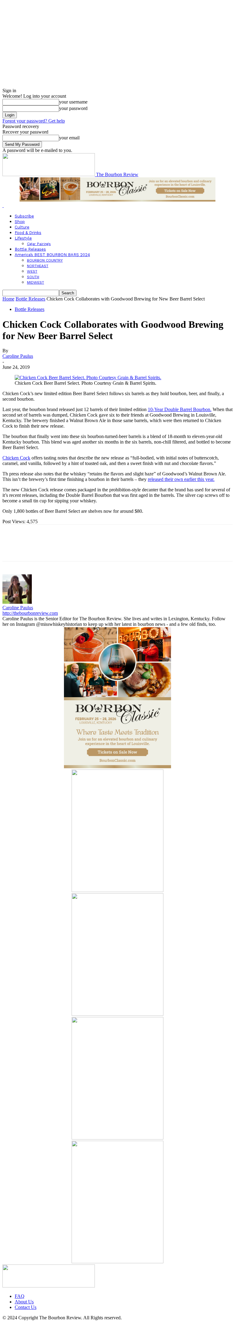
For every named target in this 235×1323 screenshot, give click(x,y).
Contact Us (25, 1307)
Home (8, 298)
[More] (101, 548)
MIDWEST (35, 282)
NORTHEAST (37, 266)
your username (73, 101)
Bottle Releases (30, 249)
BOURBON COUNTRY (45, 260)
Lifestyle (23, 238)
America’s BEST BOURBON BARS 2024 (52, 254)
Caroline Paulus (17, 356)
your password (73, 108)
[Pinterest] (57, 548)
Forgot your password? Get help (33, 120)
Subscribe (24, 216)
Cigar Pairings (39, 244)
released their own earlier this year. (181, 479)
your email (69, 137)
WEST (32, 271)
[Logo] (3, 205)
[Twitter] (34, 548)
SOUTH (33, 277)
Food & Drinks (28, 232)
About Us (24, 1301)
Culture (22, 227)
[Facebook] (12, 548)
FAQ (19, 1296)
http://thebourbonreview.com (30, 613)
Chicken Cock (16, 457)
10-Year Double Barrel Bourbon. (179, 409)
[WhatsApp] (79, 548)
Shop (20, 221)
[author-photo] (17, 602)
